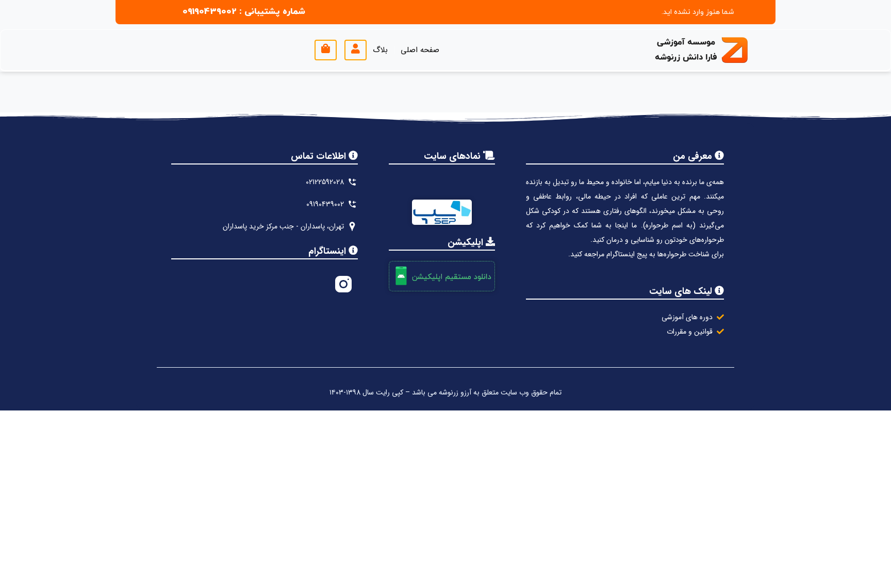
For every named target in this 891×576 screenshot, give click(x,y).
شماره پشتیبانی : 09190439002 (244, 12)
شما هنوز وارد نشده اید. (698, 12)
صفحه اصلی (420, 50)
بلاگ (380, 50)
